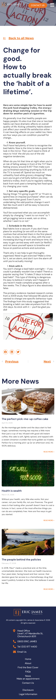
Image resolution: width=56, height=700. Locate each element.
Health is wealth (12, 491)
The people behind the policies (21, 559)
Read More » (49, 452)
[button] (18, 38)
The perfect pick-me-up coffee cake (25, 419)
